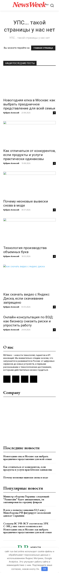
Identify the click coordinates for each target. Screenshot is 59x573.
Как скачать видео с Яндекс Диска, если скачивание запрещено (26, 298)
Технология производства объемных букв (25, 250)
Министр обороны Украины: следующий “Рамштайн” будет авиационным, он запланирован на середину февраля (26, 499)
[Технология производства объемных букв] (29, 231)
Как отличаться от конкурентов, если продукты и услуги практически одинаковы (29, 155)
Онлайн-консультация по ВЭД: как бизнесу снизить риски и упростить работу (28, 321)
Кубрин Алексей (11, 112)
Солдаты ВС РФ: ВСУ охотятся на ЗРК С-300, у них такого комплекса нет (25, 525)
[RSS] (6, 379)
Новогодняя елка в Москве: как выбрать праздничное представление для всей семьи (29, 104)
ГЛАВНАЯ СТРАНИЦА (43, 48)
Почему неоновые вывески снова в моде (25, 477)
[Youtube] (33, 379)
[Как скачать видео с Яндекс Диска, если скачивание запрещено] (29, 277)
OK (44, 568)
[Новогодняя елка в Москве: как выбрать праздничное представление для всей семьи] (29, 83)
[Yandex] (24, 379)
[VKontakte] (15, 379)
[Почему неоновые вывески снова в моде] (29, 184)
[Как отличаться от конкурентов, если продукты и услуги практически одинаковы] (29, 134)
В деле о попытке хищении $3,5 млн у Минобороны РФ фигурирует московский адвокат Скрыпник (27, 512)
